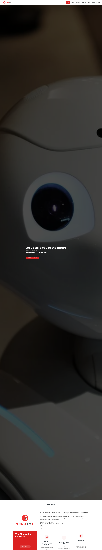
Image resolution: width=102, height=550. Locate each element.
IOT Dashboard (91, 2)
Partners (78, 2)
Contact (98, 2)
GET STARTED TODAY (32, 257)
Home (67, 2)
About (72, 2)
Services (84, 2)
